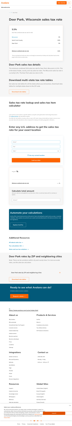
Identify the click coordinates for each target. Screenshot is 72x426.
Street (14, 142)
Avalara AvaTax (14, 116)
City (14, 146)
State (14, 151)
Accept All (54, 413)
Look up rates (36, 160)
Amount (15, 200)
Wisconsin (15, 37)
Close (70, 405)
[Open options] (58, 151)
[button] (10, 12)
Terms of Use (37, 414)
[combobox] (36, 151)
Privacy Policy (7, 417)
